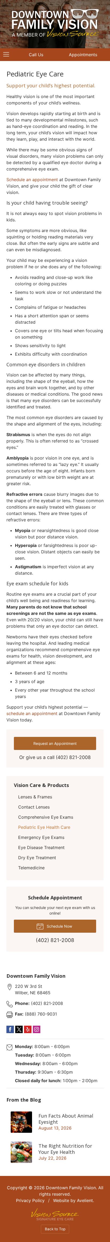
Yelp (28, 1029)
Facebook (10, 1029)
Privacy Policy (30, 1200)
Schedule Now (59, 926)
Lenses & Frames (35, 796)
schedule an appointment (31, 713)
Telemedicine (31, 867)
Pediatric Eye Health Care (44, 827)
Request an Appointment (55, 743)
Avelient (85, 1200)
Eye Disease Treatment (41, 847)
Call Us (36, 54)
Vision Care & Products (41, 785)
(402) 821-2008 (73, 757)
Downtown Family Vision (71, 1187)
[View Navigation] (8, 54)
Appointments (83, 54)
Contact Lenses (34, 807)
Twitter (19, 1029)
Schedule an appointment (32, 179)
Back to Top (55, 1229)
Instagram (36, 1029)
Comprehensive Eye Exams (45, 817)
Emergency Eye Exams (41, 837)
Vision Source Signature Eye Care (55, 1214)
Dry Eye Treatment (37, 857)
